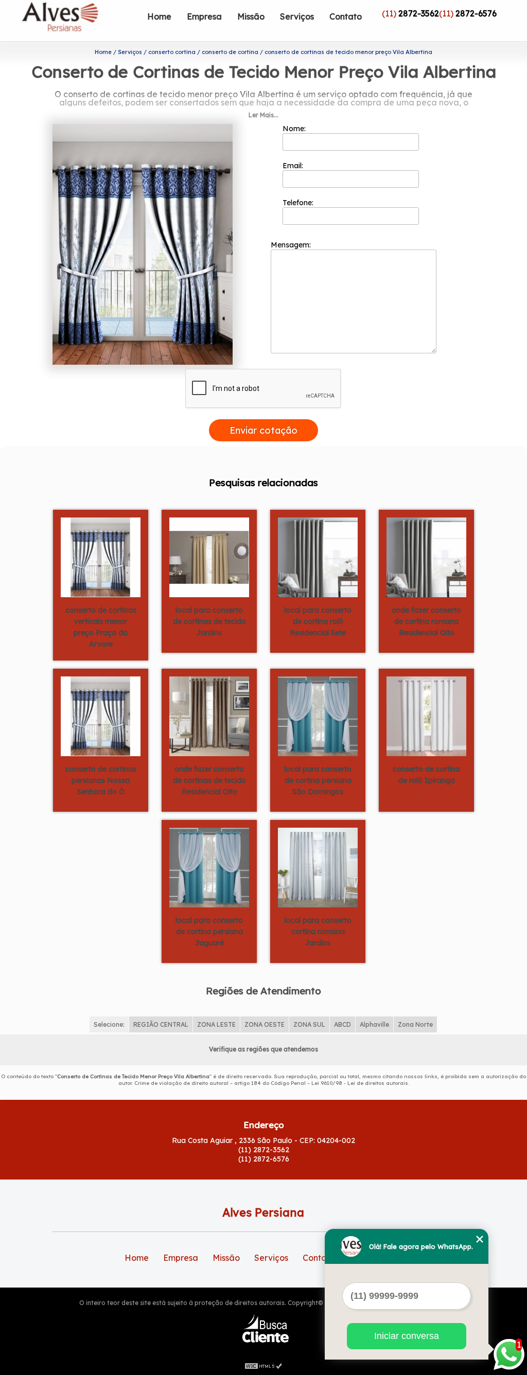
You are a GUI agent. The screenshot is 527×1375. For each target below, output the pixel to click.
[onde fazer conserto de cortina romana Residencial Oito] (426, 556)
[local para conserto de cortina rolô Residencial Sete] (318, 556)
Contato (345, 16)
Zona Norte (415, 1024)
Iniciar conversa (406, 1336)
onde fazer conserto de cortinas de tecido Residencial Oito (209, 780)
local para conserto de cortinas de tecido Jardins (209, 621)
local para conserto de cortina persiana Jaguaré (209, 932)
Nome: (295, 128)
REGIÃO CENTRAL (160, 1024)
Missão (251, 16)
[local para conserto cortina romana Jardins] (318, 867)
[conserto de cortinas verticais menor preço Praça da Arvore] (101, 556)
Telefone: (299, 202)
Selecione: (109, 1024)
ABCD (342, 1024)
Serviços (297, 16)
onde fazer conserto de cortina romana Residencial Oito (426, 621)
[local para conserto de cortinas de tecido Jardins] (209, 556)
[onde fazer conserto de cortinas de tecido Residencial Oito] (209, 715)
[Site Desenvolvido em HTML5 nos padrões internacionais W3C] (263, 1365)
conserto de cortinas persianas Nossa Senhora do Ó (100, 780)
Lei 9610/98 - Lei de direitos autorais (359, 1083)
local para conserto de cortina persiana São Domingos (318, 780)
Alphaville (374, 1024)
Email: (294, 165)
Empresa (204, 16)
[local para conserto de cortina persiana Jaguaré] (209, 867)
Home (159, 16)
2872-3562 (418, 13)
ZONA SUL (309, 1024)
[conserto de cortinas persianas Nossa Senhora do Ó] (101, 715)
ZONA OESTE (264, 1024)
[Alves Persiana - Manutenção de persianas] (80, 20)
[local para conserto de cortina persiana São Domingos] (318, 715)
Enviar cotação (263, 430)
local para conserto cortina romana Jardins (318, 932)
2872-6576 (476, 13)
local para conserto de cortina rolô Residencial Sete (318, 621)
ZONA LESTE (216, 1024)
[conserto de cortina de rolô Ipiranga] (426, 715)
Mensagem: (292, 244)
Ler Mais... (263, 115)
